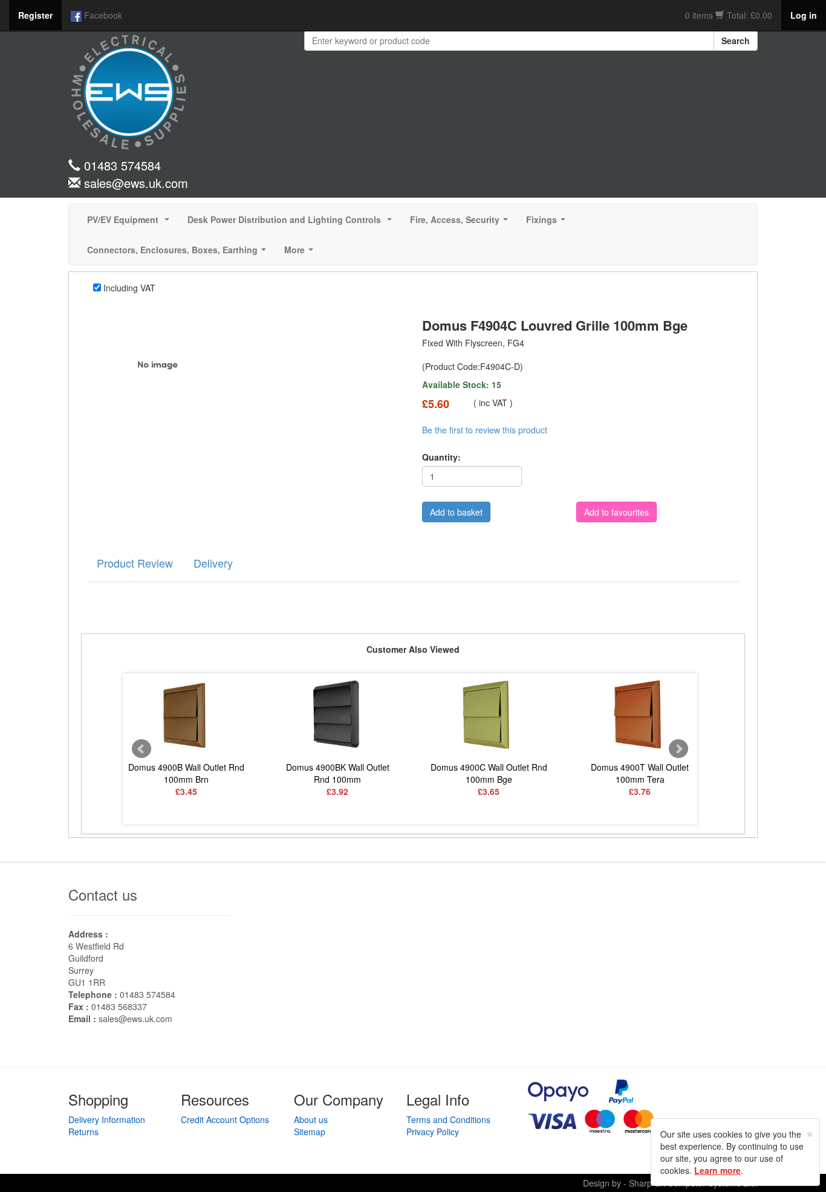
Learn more (717, 1170)
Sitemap (309, 1132)
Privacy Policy (432, 1132)
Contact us (102, 894)
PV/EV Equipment (130, 223)
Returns (83, 1132)
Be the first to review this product (484, 430)
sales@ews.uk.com (135, 1018)
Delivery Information (106, 1119)
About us (311, 1119)
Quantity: (441, 457)
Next (678, 749)
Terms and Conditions (448, 1119)
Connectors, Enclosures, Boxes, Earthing (179, 253)
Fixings (548, 223)
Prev (141, 749)
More (301, 253)
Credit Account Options (225, 1119)
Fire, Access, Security (461, 223)
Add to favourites (616, 512)
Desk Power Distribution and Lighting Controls (292, 223)
